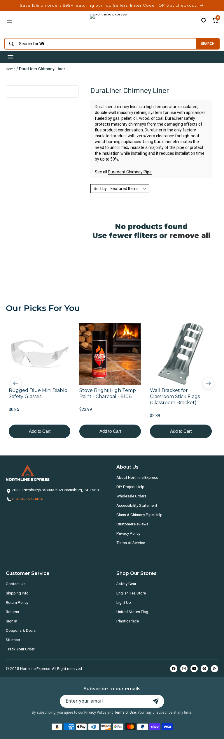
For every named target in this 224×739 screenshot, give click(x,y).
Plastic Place (127, 621)
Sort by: (101, 188)
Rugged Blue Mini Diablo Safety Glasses (38, 393)
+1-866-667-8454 (27, 499)
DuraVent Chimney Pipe (130, 172)
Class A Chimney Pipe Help (139, 514)
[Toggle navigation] (10, 57)
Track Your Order (20, 649)
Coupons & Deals (21, 630)
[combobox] (99, 44)
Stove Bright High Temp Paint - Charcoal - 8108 (107, 393)
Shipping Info (17, 593)
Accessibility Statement (136, 505)
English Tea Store (131, 593)
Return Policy (17, 602)
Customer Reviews (132, 524)
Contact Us (15, 583)
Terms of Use (125, 712)
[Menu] (9, 20)
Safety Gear (126, 583)
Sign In (11, 621)
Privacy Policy (128, 533)
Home (10, 69)
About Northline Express (137, 477)
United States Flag (132, 611)
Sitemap (13, 639)
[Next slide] (208, 383)
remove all (190, 235)
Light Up (123, 602)
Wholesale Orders (131, 496)
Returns (12, 611)
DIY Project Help (130, 486)
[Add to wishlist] (203, 20)
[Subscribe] (156, 701)
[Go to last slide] (15, 383)
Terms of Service (130, 542)
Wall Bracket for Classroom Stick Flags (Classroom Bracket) (175, 396)
